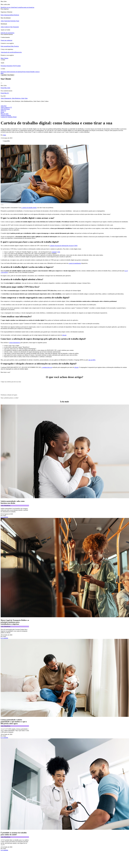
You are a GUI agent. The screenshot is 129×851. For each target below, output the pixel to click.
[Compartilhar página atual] (4, 144)
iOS (59, 252)
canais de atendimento (75, 263)
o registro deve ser (47, 367)
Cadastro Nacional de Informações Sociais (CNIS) (63, 245)
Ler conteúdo (4, 517)
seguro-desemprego (14, 342)
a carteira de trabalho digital (29, 207)
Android (54, 252)
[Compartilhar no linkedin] (3, 144)
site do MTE (91, 360)
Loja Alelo (3, 75)
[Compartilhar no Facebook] (1, 144)
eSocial (64, 335)
